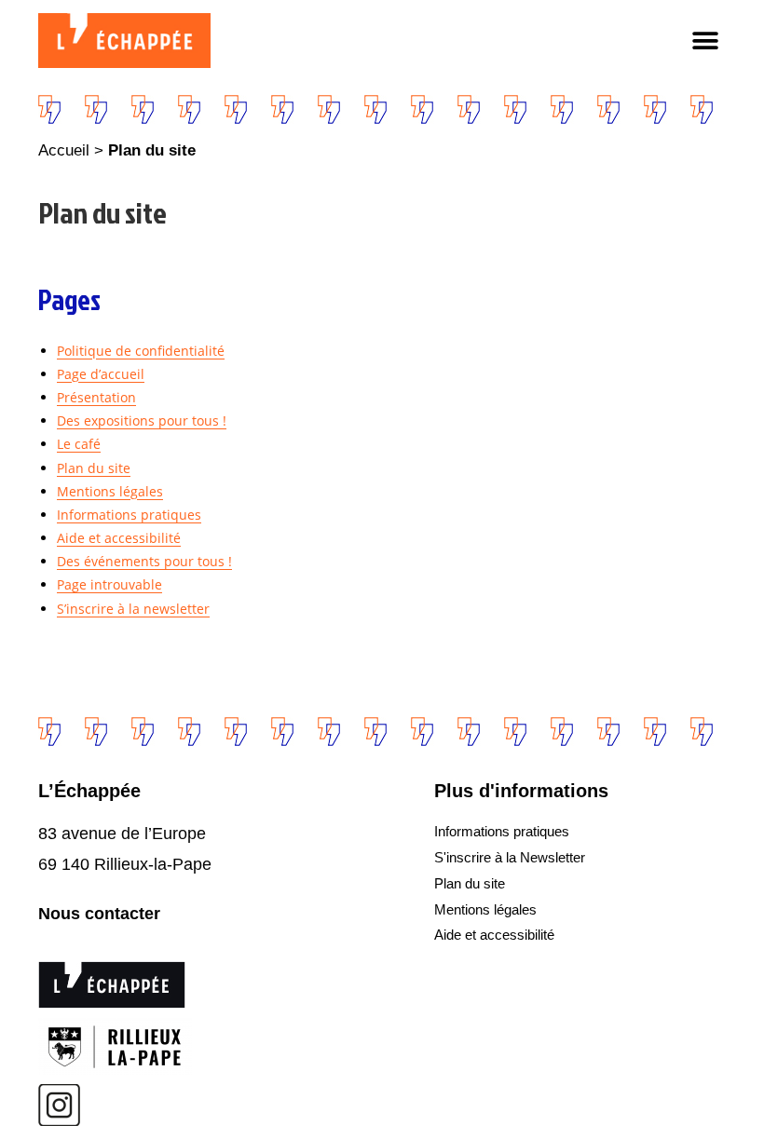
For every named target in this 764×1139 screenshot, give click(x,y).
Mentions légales (110, 491)
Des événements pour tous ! (144, 561)
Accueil (63, 150)
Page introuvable (109, 584)
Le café (79, 444)
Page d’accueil (100, 374)
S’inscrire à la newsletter (133, 608)
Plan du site (93, 468)
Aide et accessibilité (119, 538)
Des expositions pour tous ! (141, 420)
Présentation (96, 397)
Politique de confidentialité (141, 350)
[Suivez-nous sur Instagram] (59, 1105)
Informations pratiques (129, 514)
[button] (705, 40)
